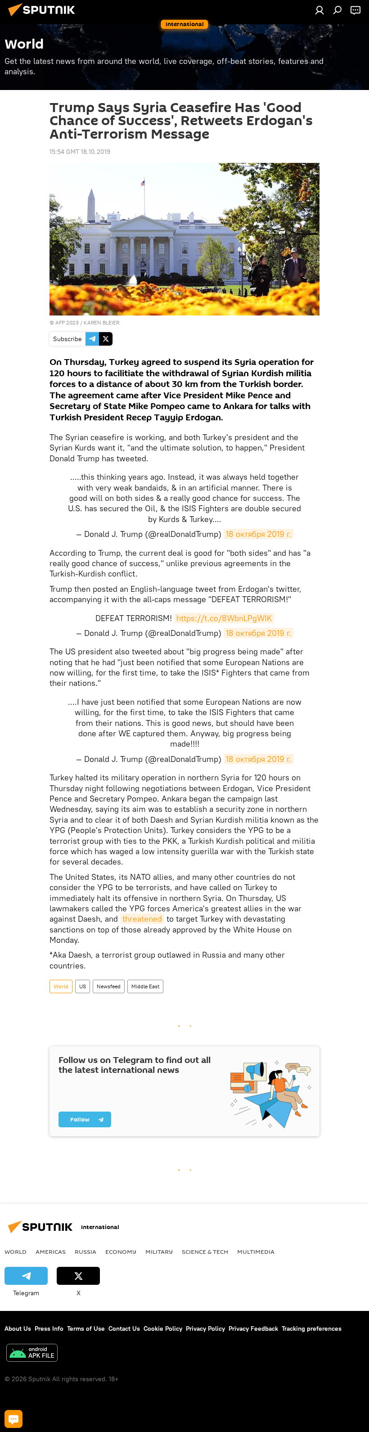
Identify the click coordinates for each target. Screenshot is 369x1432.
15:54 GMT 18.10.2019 (80, 152)
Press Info (49, 1328)
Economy (120, 1251)
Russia (85, 1251)
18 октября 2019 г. (258, 534)
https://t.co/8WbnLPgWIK (224, 618)
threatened (142, 919)
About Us (17, 1328)
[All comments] (13, 1419)
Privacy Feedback (253, 1328)
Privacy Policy (205, 1328)
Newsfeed (109, 986)
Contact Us (124, 1328)
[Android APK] (32, 1354)
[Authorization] (319, 10)
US (82, 986)
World (61, 986)
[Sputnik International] (44, 18)
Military (159, 1251)
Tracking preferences (312, 1328)
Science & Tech (205, 1251)
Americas (51, 1251)
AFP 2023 (67, 322)
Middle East (145, 986)
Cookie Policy (163, 1328)
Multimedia (255, 1251)
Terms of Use (86, 1328)
